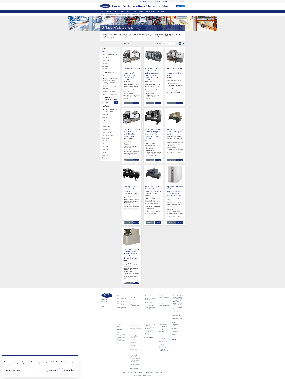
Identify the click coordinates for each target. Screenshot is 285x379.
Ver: (177, 43)
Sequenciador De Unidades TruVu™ (177, 298)
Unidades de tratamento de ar (149, 296)
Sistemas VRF (161, 293)
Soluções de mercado (120, 322)
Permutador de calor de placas (122, 305)
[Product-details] (131, 56)
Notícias (103, 303)
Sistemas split (161, 302)
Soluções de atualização (134, 356)
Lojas (104, 152)
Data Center (106, 129)
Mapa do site (158, 372)
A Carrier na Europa (162, 334)
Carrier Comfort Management (177, 312)
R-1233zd (106, 57)
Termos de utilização (140, 372)
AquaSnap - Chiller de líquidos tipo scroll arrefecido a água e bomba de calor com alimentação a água (132, 253)
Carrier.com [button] (158, 1)
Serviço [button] (128, 11)
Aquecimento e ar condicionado (134, 300)
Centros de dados (121, 334)
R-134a (105, 63)
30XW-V (169, 77)
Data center (106, 126)
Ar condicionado (122, 14)
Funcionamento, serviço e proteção (135, 329)
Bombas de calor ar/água (136, 303)
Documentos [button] (128, 103)
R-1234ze (106, 60)
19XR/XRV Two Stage (130, 193)
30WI (125, 260)
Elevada (105, 114)
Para (107, 102)
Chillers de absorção (122, 301)
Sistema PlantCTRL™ (178, 295)
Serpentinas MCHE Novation (149, 328)
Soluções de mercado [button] (118, 11)
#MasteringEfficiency (164, 347)
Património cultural (121, 337)
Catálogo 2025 (176, 315)
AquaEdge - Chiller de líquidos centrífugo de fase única (175, 132)
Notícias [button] (144, 1)
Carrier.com (104, 299)
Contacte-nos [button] (150, 1)
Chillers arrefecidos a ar (122, 296)
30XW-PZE (127, 82)
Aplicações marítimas (122, 335)
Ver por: (159, 43)
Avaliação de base (135, 358)
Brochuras (104, 304)
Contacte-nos (104, 301)
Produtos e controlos (110, 14)
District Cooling (107, 132)
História (161, 329)
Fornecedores (176, 330)
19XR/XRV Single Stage (174, 136)
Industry (105, 149)
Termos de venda (150, 372)
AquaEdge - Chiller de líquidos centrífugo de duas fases (131, 189)
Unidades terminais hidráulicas (150, 308)
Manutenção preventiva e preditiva (134, 336)
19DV (147, 140)
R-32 (146, 333)
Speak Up (161, 331)
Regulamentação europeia (163, 342)
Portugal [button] (165, 2)
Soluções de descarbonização (134, 368)
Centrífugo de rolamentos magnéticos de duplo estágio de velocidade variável (110, 81)
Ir (116, 102)
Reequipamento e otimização (134, 350)
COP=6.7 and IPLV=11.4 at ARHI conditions (110, 110)
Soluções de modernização (134, 353)
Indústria (119, 324)
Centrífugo (106, 75)
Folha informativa (163, 324)
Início (102, 14)
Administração (107, 124)
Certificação (162, 344)
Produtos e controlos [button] (106, 11)
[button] (180, 43)
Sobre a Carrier (161, 322)
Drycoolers (119, 303)
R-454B (147, 334)
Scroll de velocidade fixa (110, 94)
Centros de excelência (161, 336)
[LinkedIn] (173, 339)
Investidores (176, 331)
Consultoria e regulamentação (135, 363)
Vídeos (102, 306)
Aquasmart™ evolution (176, 309)
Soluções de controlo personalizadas (178, 304)
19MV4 (147, 195)
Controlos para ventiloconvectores (177, 306)
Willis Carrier (162, 328)
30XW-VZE (148, 82)
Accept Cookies (69, 370)
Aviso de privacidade (128, 372)
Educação (106, 138)
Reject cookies (53, 370)
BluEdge (133, 339)
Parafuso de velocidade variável (109, 87)
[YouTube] (175, 339)
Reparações (134, 342)
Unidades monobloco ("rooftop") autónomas (150, 300)
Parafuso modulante (109, 91)
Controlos (161, 299)
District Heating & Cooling (121, 342)
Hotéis (118, 326)
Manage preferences (142, 377)
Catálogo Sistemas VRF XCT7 (177, 319)
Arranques (133, 331)
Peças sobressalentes (134, 344)
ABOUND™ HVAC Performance (177, 301)
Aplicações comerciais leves (121, 339)
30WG (169, 200)
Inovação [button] (141, 11)
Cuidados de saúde (121, 328)
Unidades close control (148, 303)
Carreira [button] (140, 1)
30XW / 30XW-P (129, 138)
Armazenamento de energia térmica (121, 308)
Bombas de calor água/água (135, 296)
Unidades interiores (164, 297)
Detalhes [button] (136, 103)
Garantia (133, 333)
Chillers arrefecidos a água (122, 299)
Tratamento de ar (148, 293)
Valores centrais (163, 326)
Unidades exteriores (164, 295)
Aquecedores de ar (149, 305)
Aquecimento (133, 293)
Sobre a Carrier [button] (160, 11)
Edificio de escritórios (109, 135)
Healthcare (106, 141)
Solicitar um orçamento (135, 325)
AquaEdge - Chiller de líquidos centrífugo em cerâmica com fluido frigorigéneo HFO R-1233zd (153, 134)
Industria (105, 146)
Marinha (105, 155)
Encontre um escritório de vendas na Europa (164, 350)
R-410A (105, 66)
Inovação (146, 322)
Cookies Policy (37, 364)
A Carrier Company (142, 374)
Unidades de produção (162, 339)
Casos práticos (162, 346)
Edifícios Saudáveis (150, 11)
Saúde (105, 158)
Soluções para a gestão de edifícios (135, 360)
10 (122, 43)
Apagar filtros (105, 51)
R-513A (105, 69)
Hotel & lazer (107, 144)
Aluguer (135, 11)
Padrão (105, 117)
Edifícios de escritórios (119, 330)
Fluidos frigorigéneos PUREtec (150, 325)
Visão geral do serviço (135, 322)
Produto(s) (126, 43)
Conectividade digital (136, 340)
